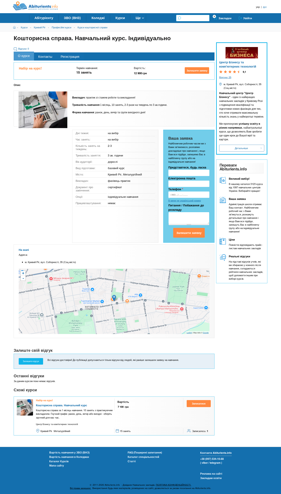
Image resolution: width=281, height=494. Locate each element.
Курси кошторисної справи (92, 27)
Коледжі (98, 17)
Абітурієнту (43, 17)
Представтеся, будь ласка (187, 167)
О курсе (24, 55)
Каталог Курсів (59, 461)
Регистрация (70, 56)
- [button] (23, 278)
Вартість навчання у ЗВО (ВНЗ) (69, 452)
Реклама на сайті (211, 473)
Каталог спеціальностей (143, 457)
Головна (15, 27)
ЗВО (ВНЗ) (72, 17)
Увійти (247, 18)
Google (206, 332)
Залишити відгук (31, 361)
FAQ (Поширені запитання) (145, 452)
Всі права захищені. (80, 488)
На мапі (24, 250)
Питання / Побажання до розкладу (186, 207)
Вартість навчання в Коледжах (69, 457)
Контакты (45, 56)
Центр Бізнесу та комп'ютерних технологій (237, 64)
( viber (204, 463)
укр (258, 6)
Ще (138, 17)
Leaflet (189, 332)
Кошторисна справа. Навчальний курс (61, 405)
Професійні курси (61, 27)
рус (265, 6)
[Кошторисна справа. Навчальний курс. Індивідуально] (43, 109)
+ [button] (23, 273)
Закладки (225, 18)
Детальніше (241, 148)
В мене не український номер (184, 200)
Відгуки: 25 (225, 77)
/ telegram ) (215, 463)
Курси (120, 17)
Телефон (175, 189)
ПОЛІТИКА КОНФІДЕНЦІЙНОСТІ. (173, 484)
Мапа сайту (56, 465)
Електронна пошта (181, 178)
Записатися (199, 403)
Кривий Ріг (39, 27)
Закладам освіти (211, 478)
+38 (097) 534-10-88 (212, 459)
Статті (132, 461)
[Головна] (39, 6)
